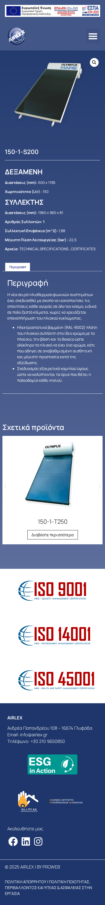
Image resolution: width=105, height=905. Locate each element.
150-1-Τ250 (52, 521)
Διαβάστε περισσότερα (53, 534)
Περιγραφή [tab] (17, 267)
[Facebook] (13, 841)
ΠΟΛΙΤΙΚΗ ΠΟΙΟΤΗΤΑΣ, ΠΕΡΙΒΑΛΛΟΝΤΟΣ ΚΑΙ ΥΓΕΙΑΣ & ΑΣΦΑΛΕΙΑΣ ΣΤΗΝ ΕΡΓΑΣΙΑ (48, 887)
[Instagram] (38, 841)
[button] (93, 36)
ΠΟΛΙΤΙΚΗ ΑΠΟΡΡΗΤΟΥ (25, 881)
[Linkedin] (26, 841)
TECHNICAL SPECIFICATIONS (43, 248)
